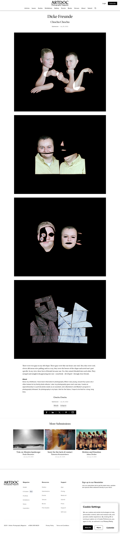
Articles (26, 8)
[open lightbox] (60, 73)
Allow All (88, 527)
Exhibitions (48, 8)
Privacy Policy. (108, 521)
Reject (99, 527)
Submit (90, 8)
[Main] (60, 3)
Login (104, 3)
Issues (34, 8)
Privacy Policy (50, 525)
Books (70, 8)
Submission (55, 26)
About (83, 8)
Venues (76, 8)
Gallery (56, 8)
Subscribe (112, 3)
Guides (40, 8)
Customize (110, 527)
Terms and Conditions (63, 525)
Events (63, 8)
